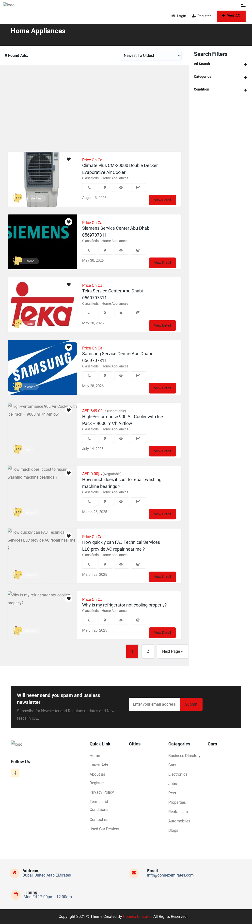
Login (181, 16)
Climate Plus (32, 198)
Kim (27, 449)
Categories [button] (202, 76)
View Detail (162, 200)
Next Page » (172, 651)
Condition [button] (201, 89)
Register (204, 16)
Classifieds (90, 178)
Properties (177, 802)
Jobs (172, 783)
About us (97, 774)
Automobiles (179, 821)
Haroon (29, 261)
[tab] (220, 64)
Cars (172, 765)
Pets (172, 793)
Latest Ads (99, 765)
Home (95, 755)
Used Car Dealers (104, 829)
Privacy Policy (102, 792)
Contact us (99, 819)
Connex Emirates (137, 916)
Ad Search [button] (202, 64)
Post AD (233, 16)
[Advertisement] (94, 107)
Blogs (173, 830)
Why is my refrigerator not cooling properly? (124, 604)
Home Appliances (115, 178)
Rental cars (178, 811)
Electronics (177, 774)
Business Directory (184, 755)
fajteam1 (30, 512)
